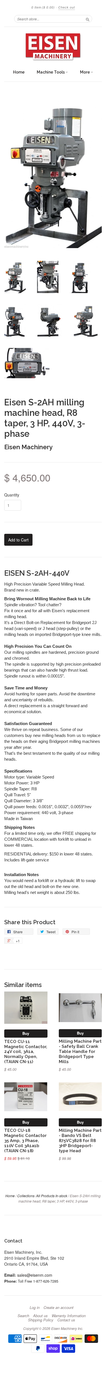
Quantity (11, 494)
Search (23, 1316)
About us (40, 1316)
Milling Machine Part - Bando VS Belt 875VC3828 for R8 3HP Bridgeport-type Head (80, 1140)
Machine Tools (51, 72)
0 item (43, 7)
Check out (66, 7)
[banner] (53, 47)
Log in (35, 1308)
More (85, 72)
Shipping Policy (40, 1320)
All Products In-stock (51, 1195)
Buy (25, 1033)
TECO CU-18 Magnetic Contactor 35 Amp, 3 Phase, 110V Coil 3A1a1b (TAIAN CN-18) (25, 1140)
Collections (25, 1195)
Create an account (58, 1308)
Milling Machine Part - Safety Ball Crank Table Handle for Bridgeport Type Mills (80, 1051)
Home (19, 72)
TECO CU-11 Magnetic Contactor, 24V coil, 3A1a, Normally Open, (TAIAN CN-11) (25, 1051)
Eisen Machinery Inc (66, 1328)
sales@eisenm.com (34, 1275)
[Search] (87, 18)
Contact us (66, 1320)
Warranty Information (69, 1316)
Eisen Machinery (28, 447)
